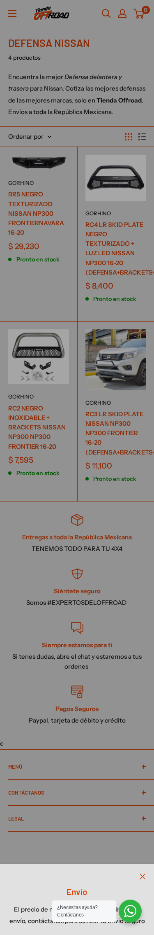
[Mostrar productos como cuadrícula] (128, 136)
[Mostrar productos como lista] (142, 136)
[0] (139, 14)
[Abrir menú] (12, 13)
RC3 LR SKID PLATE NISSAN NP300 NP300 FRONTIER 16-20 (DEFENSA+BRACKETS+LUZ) (115, 433)
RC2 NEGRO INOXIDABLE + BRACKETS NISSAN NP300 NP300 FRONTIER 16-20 (37, 427)
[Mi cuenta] (122, 13)
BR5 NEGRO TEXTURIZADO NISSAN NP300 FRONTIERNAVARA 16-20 (36, 213)
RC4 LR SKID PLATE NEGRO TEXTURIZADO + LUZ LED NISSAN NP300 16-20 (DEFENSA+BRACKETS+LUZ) (115, 248)
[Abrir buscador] (106, 13)
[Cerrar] (143, 876)
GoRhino (21, 183)
